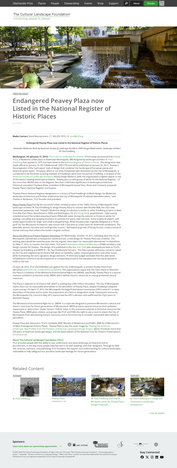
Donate (151, 3)
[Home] (161, 5)
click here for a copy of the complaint (42, 269)
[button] (126, 3)
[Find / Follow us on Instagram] (152, 457)
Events (88, 3)
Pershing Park (81, 213)
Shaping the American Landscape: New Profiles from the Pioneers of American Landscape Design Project (61, 327)
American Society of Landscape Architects (33, 176)
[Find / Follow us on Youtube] (162, 457)
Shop (100, 3)
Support (113, 3)
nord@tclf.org (76, 136)
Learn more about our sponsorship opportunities (35, 446)
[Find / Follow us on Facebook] (142, 457)
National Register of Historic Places (82, 162)
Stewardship (71, 3)
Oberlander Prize (23, 3)
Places (42, 3)
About (136, 3)
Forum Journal (20, 334)
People (55, 3)
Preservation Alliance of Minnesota (82, 244)
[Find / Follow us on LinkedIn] (156, 457)
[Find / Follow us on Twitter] (147, 457)
